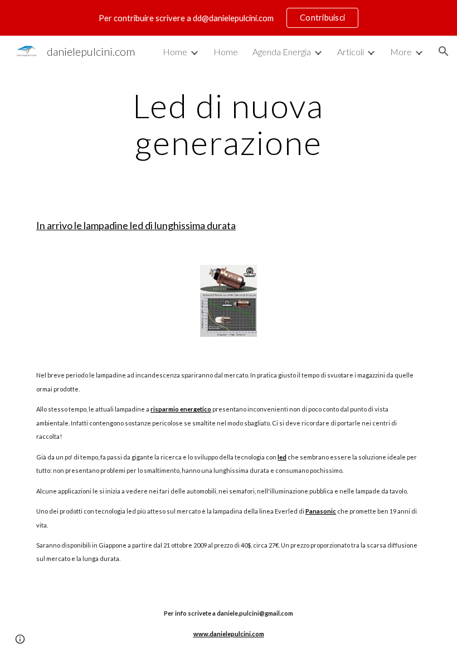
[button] (443, 51)
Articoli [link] (350, 51)
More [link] (401, 51)
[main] (228, 124)
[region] (228, 18)
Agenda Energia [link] (281, 51)
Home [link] (175, 51)
